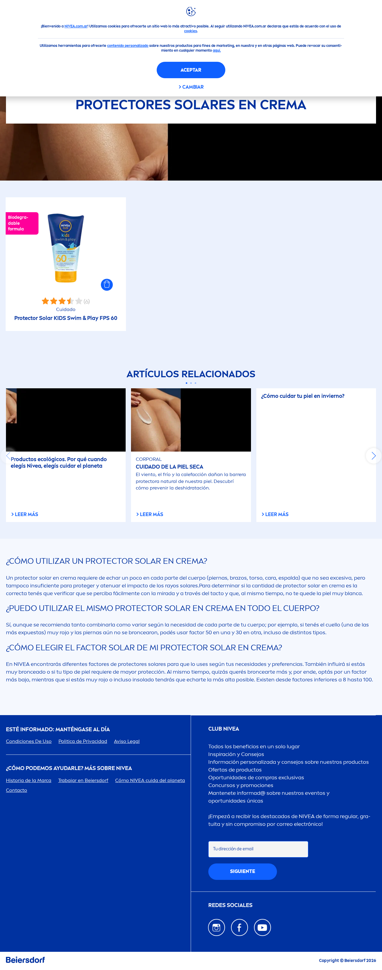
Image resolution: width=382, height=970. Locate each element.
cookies (190, 31)
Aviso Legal (127, 741)
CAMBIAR (193, 87)
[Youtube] (262, 927)
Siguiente (242, 871)
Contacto (16, 790)
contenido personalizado (127, 46)
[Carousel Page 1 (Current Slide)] (186, 383)
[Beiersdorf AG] (25, 961)
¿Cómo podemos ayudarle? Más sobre (69, 768)
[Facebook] (239, 927)
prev (8, 456)
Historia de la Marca (28, 780)
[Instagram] (216, 927)
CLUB (223, 729)
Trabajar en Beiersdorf (83, 780)
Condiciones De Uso (29, 741)
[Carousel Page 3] (195, 383)
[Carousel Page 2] (191, 383)
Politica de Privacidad (82, 741)
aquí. (217, 50)
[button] (107, 285)
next (373, 456)
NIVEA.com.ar (75, 26)
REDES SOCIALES (230, 905)
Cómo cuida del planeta (150, 780)
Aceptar (191, 70)
